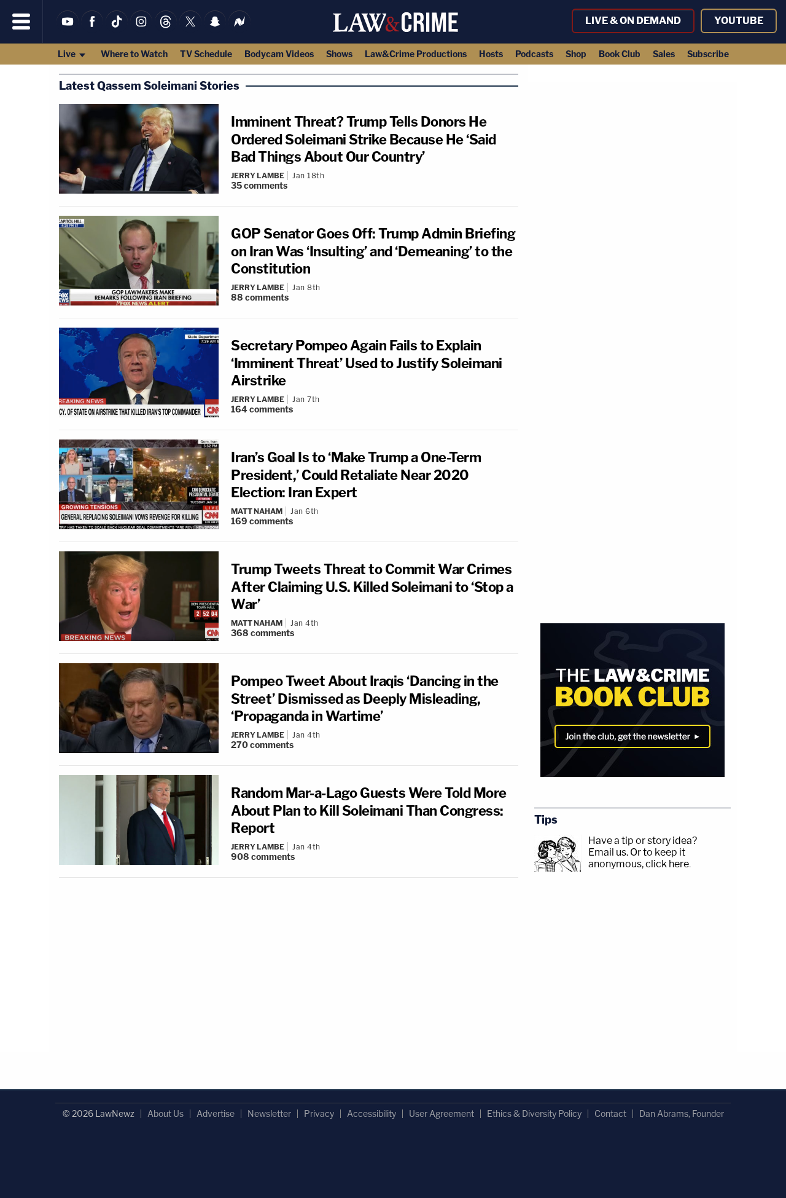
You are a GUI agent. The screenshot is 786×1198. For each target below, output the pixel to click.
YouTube (738, 20)
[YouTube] (67, 29)
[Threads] (166, 29)
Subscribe (708, 54)
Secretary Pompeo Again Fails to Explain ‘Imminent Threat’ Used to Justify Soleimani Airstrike (366, 362)
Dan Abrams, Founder (681, 1113)
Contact (610, 1113)
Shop (576, 54)
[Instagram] (141, 29)
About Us (165, 1113)
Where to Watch (134, 54)
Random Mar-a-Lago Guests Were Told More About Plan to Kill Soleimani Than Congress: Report (369, 810)
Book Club (619, 54)
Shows (339, 54)
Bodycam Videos (279, 54)
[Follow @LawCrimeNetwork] (190, 29)
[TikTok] (117, 29)
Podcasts (534, 54)
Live (67, 54)
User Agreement (441, 1113)
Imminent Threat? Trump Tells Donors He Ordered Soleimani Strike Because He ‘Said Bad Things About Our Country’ (363, 139)
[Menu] (21, 21)
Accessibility (371, 1113)
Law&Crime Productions (416, 54)
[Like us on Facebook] (92, 29)
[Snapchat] (215, 29)
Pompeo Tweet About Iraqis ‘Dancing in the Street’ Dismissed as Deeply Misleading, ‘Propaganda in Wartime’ (365, 698)
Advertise (215, 1113)
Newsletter (269, 1113)
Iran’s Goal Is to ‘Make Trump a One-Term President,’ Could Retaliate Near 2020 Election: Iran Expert (356, 474)
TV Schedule (206, 54)
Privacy (319, 1113)
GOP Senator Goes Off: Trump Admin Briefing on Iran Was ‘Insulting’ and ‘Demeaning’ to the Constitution (373, 251)
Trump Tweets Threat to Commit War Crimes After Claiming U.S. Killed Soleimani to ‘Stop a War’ (372, 586)
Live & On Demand (633, 20)
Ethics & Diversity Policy (534, 1113)
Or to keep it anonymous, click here (638, 858)
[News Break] (239, 29)
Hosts (491, 54)
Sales (664, 54)
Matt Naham (256, 511)
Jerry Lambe (257, 175)
